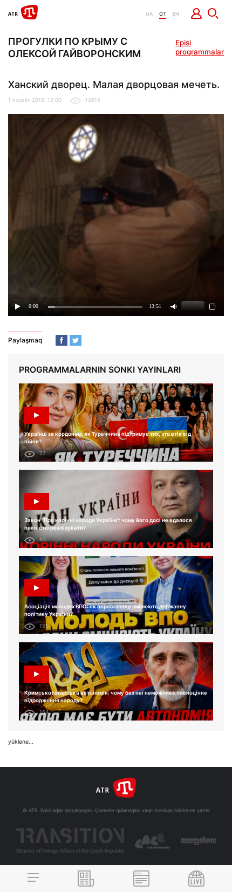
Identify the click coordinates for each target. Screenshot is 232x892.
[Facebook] (61, 340)
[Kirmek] (196, 13)
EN (176, 13)
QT (162, 13)
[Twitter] (75, 340)
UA (149, 13)
